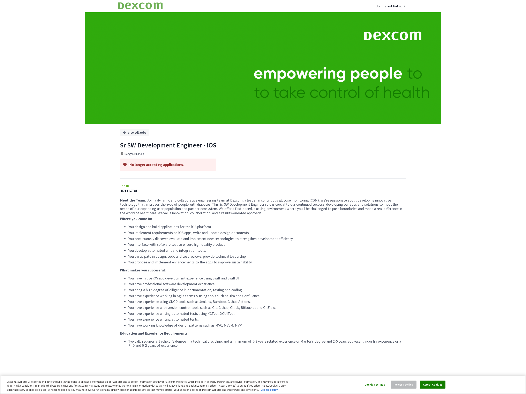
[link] (140, 6)
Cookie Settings (375, 384)
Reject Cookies (403, 384)
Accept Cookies (432, 384)
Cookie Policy (269, 390)
